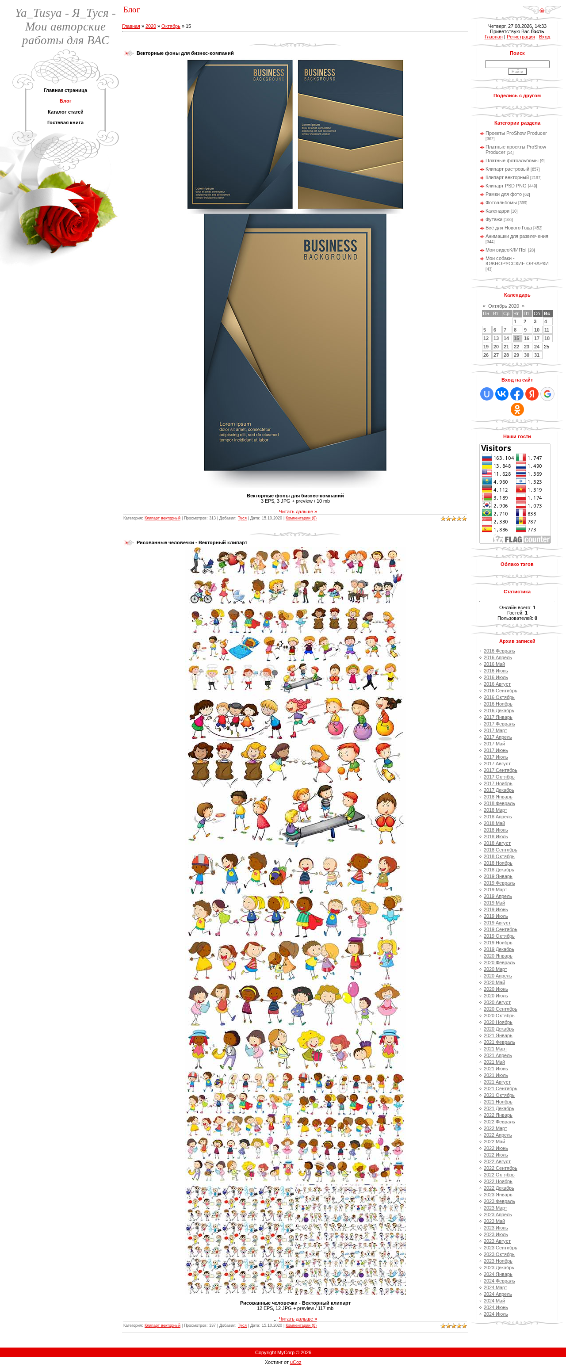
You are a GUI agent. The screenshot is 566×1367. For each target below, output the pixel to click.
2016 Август (497, 684)
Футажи (494, 219)
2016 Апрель (498, 657)
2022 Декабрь (499, 1188)
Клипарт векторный (162, 518)
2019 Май (494, 902)
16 (526, 338)
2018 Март (495, 810)
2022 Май (494, 1141)
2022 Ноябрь (498, 1181)
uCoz (296, 1362)
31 (536, 355)
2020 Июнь (496, 989)
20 (496, 346)
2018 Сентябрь (500, 849)
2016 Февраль (499, 650)
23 (526, 346)
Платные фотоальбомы (512, 160)
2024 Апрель (498, 1294)
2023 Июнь (496, 1227)
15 (516, 338)
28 (506, 355)
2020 (150, 26)
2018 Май (494, 823)
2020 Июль (496, 995)
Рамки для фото (504, 194)
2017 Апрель (498, 737)
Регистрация (521, 36)
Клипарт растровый (507, 169)
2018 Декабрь (499, 869)
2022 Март (495, 1128)
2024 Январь (498, 1274)
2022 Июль (496, 1154)
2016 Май (494, 664)
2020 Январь (498, 955)
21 (506, 346)
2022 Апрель (498, 1135)
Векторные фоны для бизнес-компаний (185, 53)
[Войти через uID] (486, 394)
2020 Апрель (498, 975)
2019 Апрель (498, 896)
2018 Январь (498, 796)
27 (496, 355)
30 (526, 355)
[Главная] (542, 7)
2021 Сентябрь (500, 1088)
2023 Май (494, 1221)
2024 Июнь (496, 1307)
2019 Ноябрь (498, 942)
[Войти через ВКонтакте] (502, 394)
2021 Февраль (499, 1042)
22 (516, 346)
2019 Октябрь (499, 936)
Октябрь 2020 (503, 306)
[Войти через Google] (547, 394)
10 (536, 329)
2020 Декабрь (499, 1028)
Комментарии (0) (301, 518)
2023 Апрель (498, 1214)
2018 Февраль (499, 803)
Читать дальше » (298, 511)
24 (536, 346)
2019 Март (495, 889)
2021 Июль (496, 1075)
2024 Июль (496, 1314)
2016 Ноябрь (498, 703)
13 (496, 338)
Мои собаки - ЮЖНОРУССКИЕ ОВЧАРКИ (517, 261)
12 (486, 338)
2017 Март (495, 730)
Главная (131, 26)
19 (486, 346)
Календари (497, 211)
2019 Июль (496, 916)
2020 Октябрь (499, 1015)
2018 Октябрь (499, 856)
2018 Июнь (496, 829)
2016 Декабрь (499, 710)
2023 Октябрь (499, 1254)
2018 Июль (496, 836)
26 (486, 355)
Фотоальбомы (501, 202)
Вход (544, 36)
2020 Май (494, 982)
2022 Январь (498, 1115)
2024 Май (494, 1300)
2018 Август (497, 843)
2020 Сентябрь (500, 1009)
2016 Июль (496, 677)
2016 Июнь (496, 670)
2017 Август (497, 763)
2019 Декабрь (499, 949)
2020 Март (495, 969)
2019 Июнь (496, 909)
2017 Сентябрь (500, 770)
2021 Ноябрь (498, 1101)
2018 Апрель (498, 816)
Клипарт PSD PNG (506, 185)
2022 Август (497, 1161)
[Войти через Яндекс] (532, 394)
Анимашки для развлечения (517, 236)
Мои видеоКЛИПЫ (506, 249)
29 (516, 355)
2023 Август (497, 1241)
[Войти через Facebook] (517, 394)
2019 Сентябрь (500, 929)
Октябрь (170, 26)
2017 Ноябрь (498, 783)
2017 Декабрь (499, 790)
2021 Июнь (496, 1068)
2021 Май (494, 1062)
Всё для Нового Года (509, 227)
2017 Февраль (499, 723)
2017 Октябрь (499, 776)
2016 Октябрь (499, 697)
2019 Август (497, 922)
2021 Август (497, 1081)
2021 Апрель (498, 1055)
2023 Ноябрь (498, 1261)
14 (506, 338)
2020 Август (497, 1002)
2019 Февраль (499, 883)
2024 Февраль (499, 1280)
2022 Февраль (499, 1121)
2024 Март (495, 1287)
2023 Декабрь (499, 1267)
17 (536, 338)
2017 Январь (498, 717)
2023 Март (495, 1207)
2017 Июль (496, 757)
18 (547, 338)
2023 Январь (498, 1194)
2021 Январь (498, 1035)
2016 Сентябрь (500, 690)
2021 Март (495, 1048)
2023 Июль (496, 1234)
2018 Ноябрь (498, 863)
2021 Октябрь (499, 1095)
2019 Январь (498, 876)
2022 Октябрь (499, 1174)
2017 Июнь (496, 750)
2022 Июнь (496, 1148)
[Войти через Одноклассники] (517, 409)
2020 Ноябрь (498, 1022)
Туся (242, 518)
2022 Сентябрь (500, 1168)
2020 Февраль (499, 962)
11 (546, 329)
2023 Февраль (499, 1201)
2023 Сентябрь (500, 1247)
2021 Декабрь (499, 1108)
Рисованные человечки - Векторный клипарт (192, 542)
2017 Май (494, 743)
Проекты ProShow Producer (516, 133)
